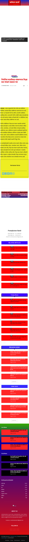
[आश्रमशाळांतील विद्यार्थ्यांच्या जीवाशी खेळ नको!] (5, 263)
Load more (14, 381)
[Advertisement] (14, 20)
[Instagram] (14, 529)
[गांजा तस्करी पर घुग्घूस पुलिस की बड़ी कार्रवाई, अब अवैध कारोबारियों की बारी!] (5, 400)
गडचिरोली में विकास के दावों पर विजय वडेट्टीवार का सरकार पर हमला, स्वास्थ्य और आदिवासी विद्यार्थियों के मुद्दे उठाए (18, 368)
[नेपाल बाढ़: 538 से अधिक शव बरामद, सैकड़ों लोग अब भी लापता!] (5, 308)
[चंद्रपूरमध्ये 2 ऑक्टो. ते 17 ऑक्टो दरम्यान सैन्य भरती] (5, 278)
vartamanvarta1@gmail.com (17, 520)
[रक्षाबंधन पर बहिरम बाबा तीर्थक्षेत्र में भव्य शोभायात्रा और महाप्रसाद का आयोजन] (5, 415)
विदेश (11, 299)
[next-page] (4, 290)
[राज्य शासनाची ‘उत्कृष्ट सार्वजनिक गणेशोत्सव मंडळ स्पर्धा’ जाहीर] (5, 249)
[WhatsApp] (16, 185)
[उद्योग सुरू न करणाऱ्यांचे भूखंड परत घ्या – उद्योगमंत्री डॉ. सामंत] (5, 271)
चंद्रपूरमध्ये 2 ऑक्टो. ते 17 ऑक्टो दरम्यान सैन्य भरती (19, 277)
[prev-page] (2, 290)
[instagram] (13, 174)
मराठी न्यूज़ (14, 76)
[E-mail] (3, 174)
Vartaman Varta (5, 85)
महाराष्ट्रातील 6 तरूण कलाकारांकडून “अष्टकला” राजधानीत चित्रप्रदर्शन (6, 196)
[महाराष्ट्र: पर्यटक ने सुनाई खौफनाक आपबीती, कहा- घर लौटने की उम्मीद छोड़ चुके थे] (5, 316)
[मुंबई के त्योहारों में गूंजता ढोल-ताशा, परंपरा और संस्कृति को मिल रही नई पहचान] (5, 330)
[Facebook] (6, 174)
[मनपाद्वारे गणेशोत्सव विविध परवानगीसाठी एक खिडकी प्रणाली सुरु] (5, 256)
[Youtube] (11, 174)
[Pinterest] (13, 185)
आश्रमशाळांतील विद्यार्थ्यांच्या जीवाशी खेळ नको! (17, 262)
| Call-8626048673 (10, 537)
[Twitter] (8, 174)
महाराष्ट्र (12, 313)
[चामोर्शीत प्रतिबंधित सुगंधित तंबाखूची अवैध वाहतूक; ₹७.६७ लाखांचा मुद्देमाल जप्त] (5, 285)
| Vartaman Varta (13, 536)
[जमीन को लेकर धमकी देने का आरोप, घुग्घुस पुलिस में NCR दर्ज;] (5, 376)
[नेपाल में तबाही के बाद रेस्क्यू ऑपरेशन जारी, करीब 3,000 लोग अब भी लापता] (5, 301)
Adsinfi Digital (4, 537)
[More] (19, 185)
